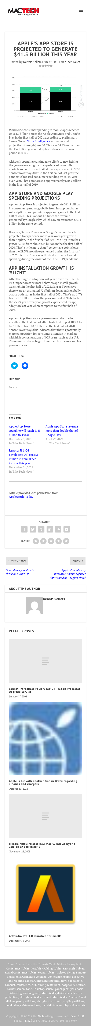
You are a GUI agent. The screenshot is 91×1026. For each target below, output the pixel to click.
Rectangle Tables (73, 968)
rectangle (76, 981)
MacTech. (38, 1016)
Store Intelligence (38, 141)
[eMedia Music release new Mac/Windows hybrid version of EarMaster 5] (45, 816)
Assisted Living (65, 972)
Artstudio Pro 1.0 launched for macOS (35, 936)
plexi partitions (25, 1001)
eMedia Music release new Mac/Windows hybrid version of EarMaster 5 (42, 845)
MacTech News (70, 62)
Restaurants (51, 981)
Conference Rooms (59, 977)
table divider (48, 993)
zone (29, 989)
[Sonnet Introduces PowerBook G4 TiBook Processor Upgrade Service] (45, 661)
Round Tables (46, 972)
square (50, 989)
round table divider (56, 997)
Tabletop (38, 989)
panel (58, 989)
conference (23, 985)
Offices (38, 981)
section (80, 985)
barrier (11, 989)
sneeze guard (31, 993)
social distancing (51, 1005)
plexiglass (69, 989)
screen (21, 989)
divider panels (66, 993)
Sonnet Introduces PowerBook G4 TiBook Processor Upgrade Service (44, 690)
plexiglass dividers (31, 997)
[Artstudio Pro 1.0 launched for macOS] (45, 893)
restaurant (53, 985)
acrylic (65, 981)
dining (42, 985)
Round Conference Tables (20, 972)
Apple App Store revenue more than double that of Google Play (62, 430)
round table (12, 1005)
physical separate (74, 1005)
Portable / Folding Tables (46, 968)
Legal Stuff (77, 1016)
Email (28, 1020)
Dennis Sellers (32, 62)
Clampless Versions (34, 977)
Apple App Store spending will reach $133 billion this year (24, 430)
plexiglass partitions (49, 1001)
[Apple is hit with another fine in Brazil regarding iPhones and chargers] (45, 738)
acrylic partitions (73, 1001)
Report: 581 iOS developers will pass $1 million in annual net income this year (23, 456)
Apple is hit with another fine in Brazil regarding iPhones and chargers (43, 782)
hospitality (68, 985)
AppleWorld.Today (21, 497)
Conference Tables (17, 968)
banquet (10, 985)
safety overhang (30, 1005)
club (34, 985)
